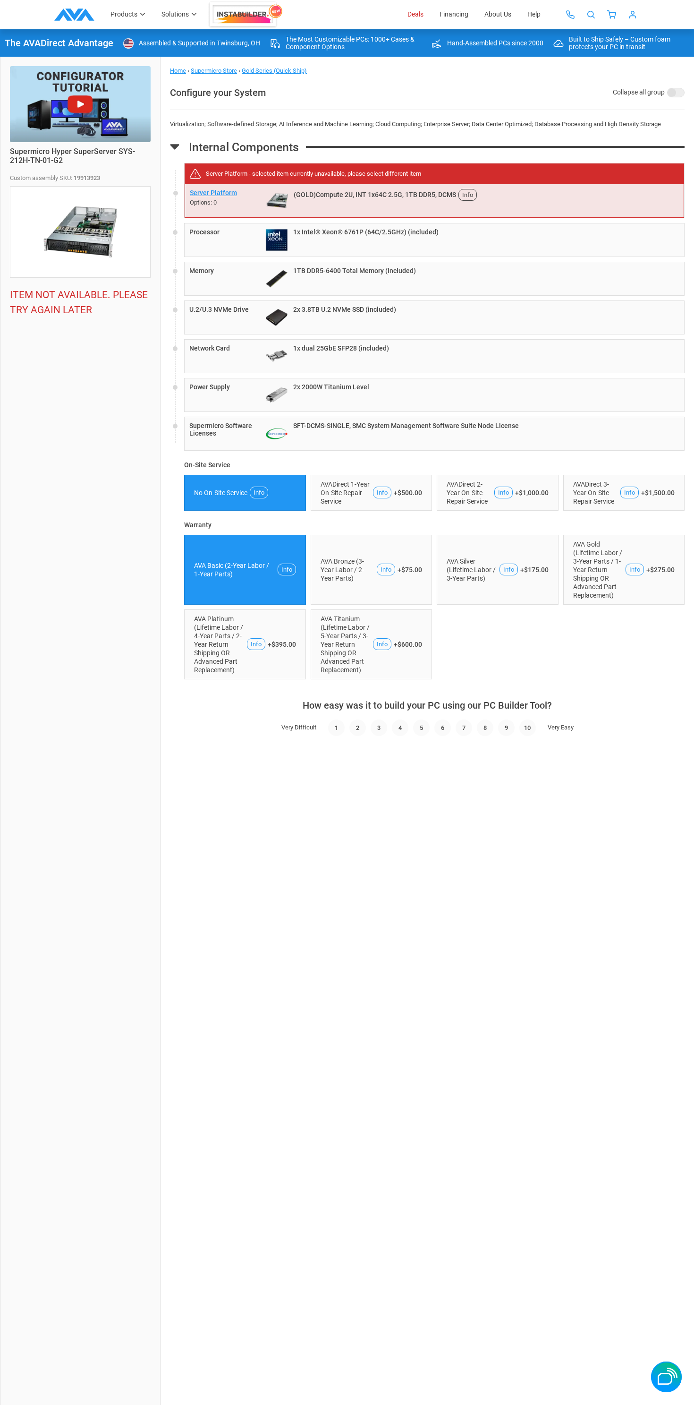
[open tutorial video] (80, 104)
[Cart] (612, 15)
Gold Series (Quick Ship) (274, 70)
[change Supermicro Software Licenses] (434, 433)
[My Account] (633, 15)
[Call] (570, 15)
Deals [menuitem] (415, 14)
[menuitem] (246, 14)
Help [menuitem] (534, 14)
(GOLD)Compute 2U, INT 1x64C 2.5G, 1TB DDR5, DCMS (375, 194)
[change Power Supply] (434, 394)
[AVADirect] (74, 15)
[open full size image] (277, 201)
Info (467, 194)
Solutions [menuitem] (175, 14)
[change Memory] (434, 278)
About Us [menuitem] (497, 14)
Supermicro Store (214, 70)
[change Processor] (434, 240)
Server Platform (213, 193)
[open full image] (80, 232)
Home (178, 70)
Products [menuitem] (123, 14)
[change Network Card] (434, 356)
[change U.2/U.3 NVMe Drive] (434, 317)
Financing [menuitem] (454, 14)
